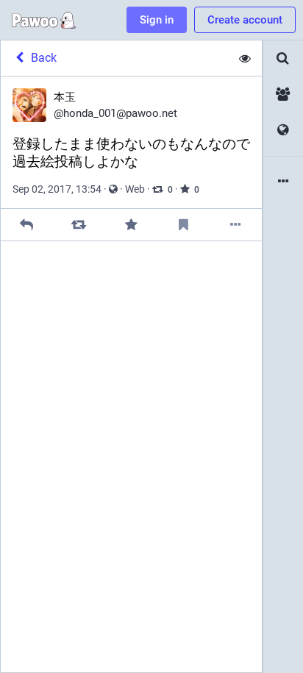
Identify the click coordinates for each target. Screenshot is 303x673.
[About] (283, 182)
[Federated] (283, 131)
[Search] (283, 58)
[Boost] (79, 224)
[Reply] (26, 224)
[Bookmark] (183, 224)
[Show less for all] (245, 58)
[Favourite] (131, 224)
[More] (235, 224)
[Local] (283, 94)
